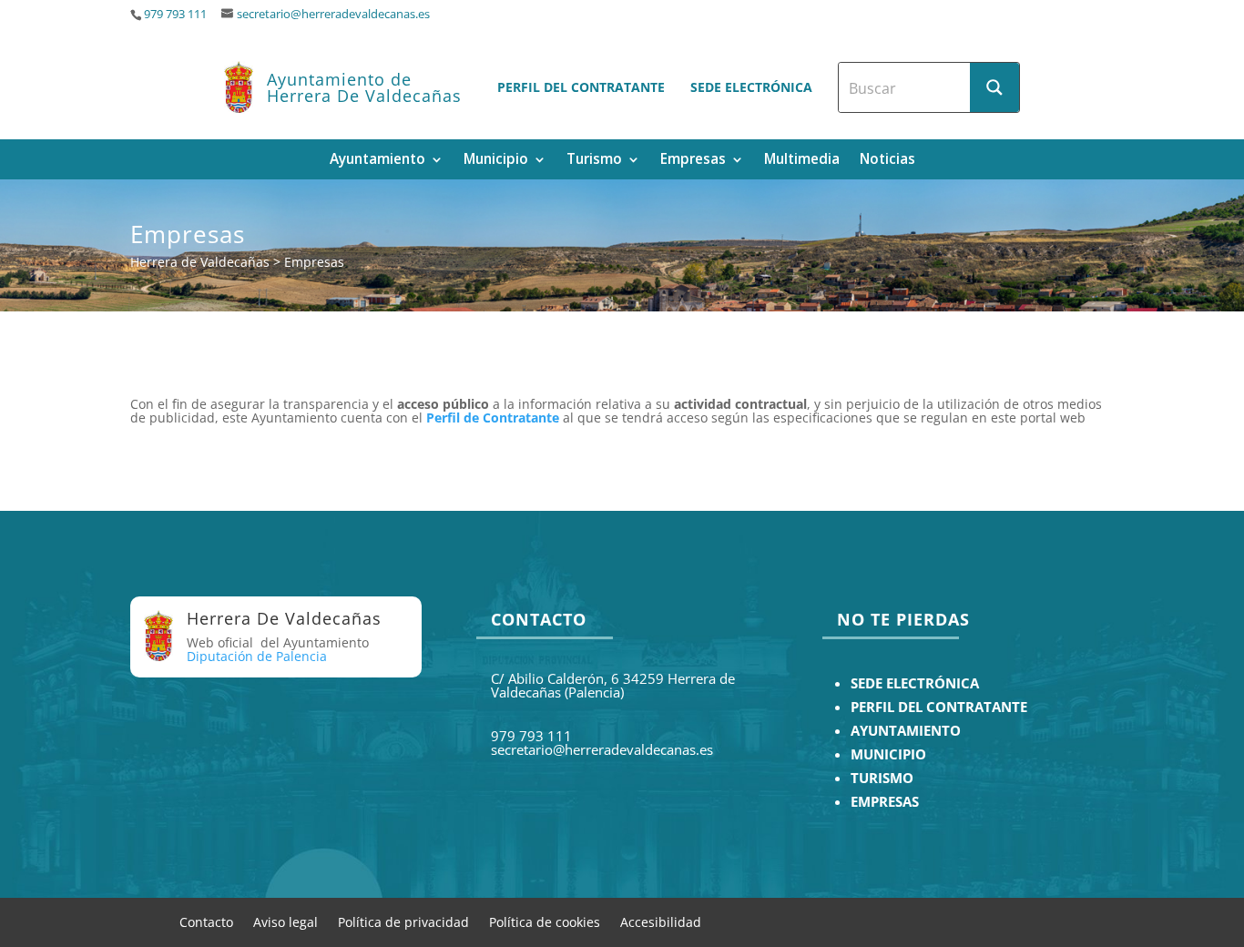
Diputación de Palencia (257, 656)
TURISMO (882, 778)
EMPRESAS (885, 801)
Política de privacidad (403, 921)
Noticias (887, 160)
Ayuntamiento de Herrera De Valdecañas (364, 87)
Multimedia (802, 160)
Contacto (206, 921)
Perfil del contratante (581, 87)
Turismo (594, 160)
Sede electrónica (751, 87)
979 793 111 (175, 14)
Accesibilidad (660, 921)
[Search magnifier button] (994, 87)
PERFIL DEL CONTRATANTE (939, 707)
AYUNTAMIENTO (906, 730)
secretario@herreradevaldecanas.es (333, 14)
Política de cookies (544, 921)
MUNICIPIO (888, 754)
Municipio (496, 160)
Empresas (693, 160)
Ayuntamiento (377, 160)
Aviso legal (285, 921)
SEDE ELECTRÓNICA (915, 683)
